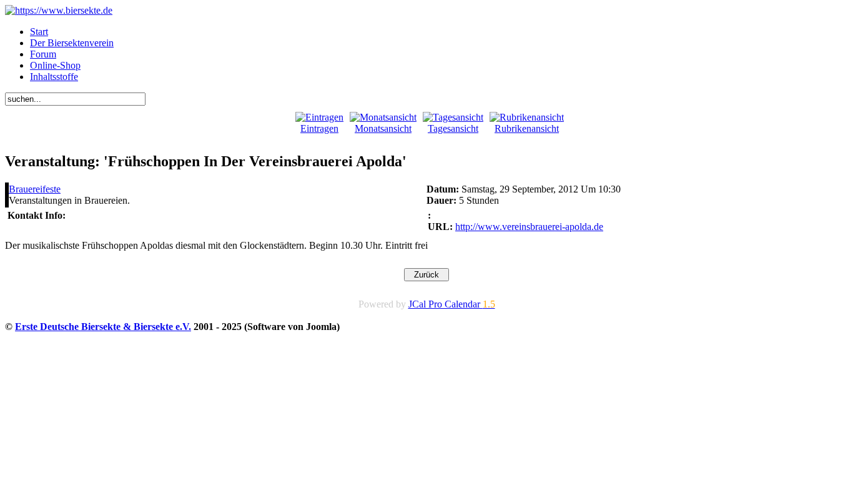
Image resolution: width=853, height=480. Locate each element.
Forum (43, 54)
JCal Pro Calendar (451, 304)
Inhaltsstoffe (54, 76)
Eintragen (319, 128)
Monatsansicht (383, 128)
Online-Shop (55, 65)
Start (39, 31)
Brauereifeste (35, 189)
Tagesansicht (453, 128)
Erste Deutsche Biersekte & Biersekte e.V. (103, 326)
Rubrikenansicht (527, 128)
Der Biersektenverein (72, 43)
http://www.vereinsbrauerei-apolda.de (529, 226)
